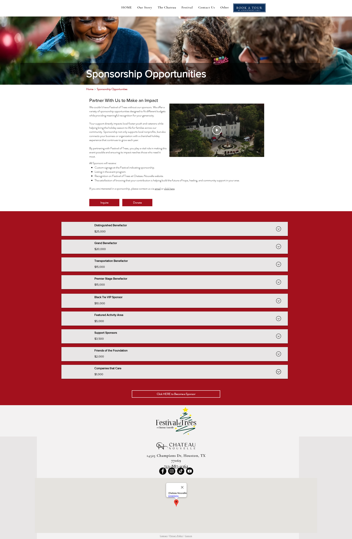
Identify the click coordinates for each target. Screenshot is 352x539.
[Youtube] (189, 471)
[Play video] (216, 130)
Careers (188, 536)
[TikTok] (180, 471)
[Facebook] (162, 471)
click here (169, 188)
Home (89, 89)
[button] (224, 7)
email (158, 188)
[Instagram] (171, 471)
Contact (164, 536)
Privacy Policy (176, 536)
